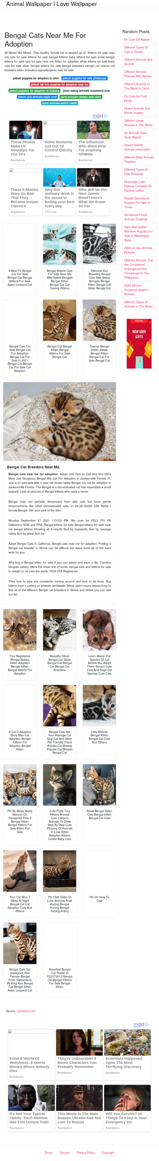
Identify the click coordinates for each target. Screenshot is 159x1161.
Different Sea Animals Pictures (138, 250)
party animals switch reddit (59, 103)
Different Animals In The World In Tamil (137, 86)
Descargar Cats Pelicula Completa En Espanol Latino (138, 186)
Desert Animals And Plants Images (137, 110)
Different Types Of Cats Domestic (136, 171)
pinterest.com (27, 1011)
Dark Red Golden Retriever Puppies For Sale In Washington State (138, 233)
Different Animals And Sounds (138, 61)
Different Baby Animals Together (139, 159)
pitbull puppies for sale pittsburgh (84, 78)
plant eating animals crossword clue (86, 91)
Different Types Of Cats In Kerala (136, 49)
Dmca (48, 1152)
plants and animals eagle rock (37, 97)
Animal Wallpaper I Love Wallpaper (51, 3)
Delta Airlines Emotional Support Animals (136, 289)
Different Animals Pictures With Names (138, 74)
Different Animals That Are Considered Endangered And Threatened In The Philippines (138, 269)
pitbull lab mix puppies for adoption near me (59, 84)
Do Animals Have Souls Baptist (135, 135)
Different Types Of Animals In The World (138, 304)
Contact (64, 1152)
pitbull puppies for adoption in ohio (36, 78)
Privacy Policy (86, 1152)
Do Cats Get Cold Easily (135, 98)
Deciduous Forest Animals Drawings (136, 217)
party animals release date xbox (80, 97)
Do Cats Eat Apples (137, 39)
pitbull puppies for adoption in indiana (34, 91)
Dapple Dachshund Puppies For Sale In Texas (137, 202)
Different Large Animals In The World (138, 122)
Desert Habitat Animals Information (137, 147)
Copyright (108, 1152)
